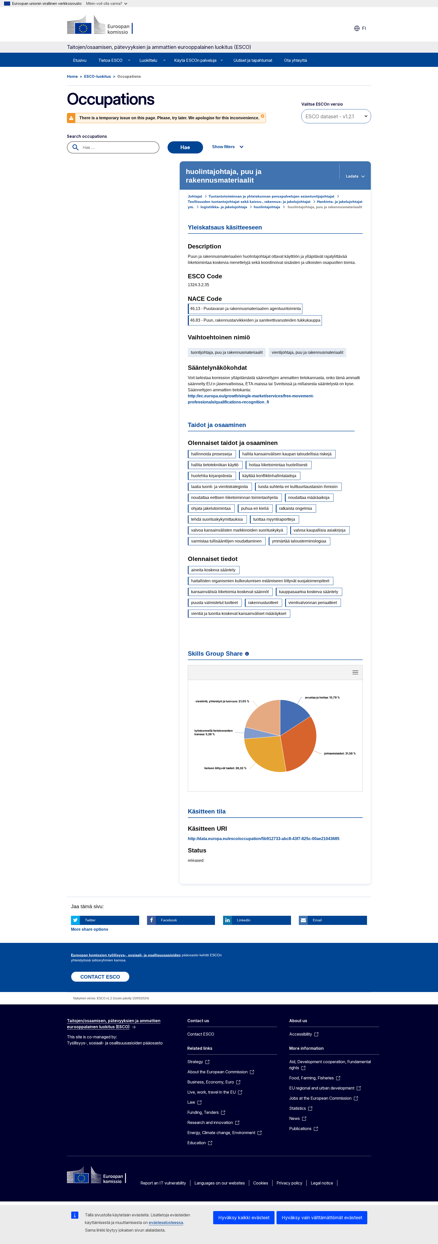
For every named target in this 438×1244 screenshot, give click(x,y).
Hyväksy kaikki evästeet (243, 1217)
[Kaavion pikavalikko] (355, 672)
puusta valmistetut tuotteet (214, 602)
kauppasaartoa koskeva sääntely (308, 592)
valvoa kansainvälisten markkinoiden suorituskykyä (237, 530)
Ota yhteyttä (295, 60)
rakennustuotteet (263, 602)
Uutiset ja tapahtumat (252, 60)
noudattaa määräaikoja (309, 497)
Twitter (90, 920)
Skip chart (275, 674)
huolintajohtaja (267, 207)
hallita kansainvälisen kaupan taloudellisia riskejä (287, 454)
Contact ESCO (200, 1034)
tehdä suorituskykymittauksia (217, 519)
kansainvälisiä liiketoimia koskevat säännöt (230, 592)
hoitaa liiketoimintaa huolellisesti (278, 465)
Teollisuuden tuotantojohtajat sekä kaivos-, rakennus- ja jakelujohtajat (249, 202)
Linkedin (243, 920)
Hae (185, 147)
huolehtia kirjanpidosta (211, 476)
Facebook (169, 920)
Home (72, 76)
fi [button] (364, 28)
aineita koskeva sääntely (213, 570)
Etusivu (79, 60)
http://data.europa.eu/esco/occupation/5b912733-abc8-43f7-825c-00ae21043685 (263, 839)
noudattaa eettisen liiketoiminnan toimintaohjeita (234, 497)
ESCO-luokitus (97, 76)
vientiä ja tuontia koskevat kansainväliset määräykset (238, 613)
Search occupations (87, 136)
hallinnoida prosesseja (211, 454)
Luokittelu (148, 60)
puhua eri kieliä (255, 508)
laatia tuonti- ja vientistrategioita (219, 486)
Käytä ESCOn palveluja (195, 60)
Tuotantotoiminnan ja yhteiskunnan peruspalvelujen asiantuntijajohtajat (271, 196)
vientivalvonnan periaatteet (312, 602)
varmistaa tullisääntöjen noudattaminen (226, 541)
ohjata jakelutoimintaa (211, 508)
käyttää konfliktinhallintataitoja (269, 476)
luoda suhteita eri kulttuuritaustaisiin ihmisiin (298, 486)
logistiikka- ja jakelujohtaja (223, 207)
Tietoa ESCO (110, 60)
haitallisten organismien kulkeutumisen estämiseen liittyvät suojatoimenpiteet (260, 581)
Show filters (223, 147)
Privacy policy (289, 1182)
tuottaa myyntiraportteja (274, 519)
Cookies (260, 1182)
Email (317, 920)
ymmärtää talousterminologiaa (299, 541)
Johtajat (195, 196)
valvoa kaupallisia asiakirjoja (319, 530)
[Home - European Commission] (108, 25)
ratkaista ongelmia (295, 508)
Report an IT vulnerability (163, 1182)
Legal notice (322, 1182)
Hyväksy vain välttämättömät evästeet (322, 1217)
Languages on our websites (219, 1182)
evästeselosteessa (166, 1222)
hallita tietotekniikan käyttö (215, 465)
